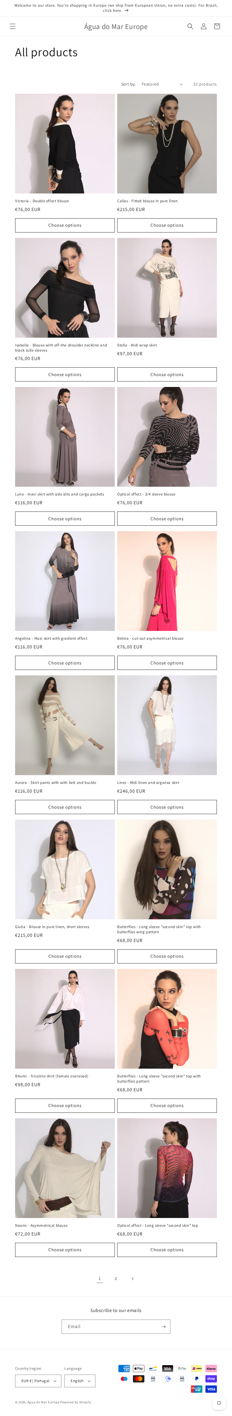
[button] (12, 26)
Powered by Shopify (75, 1402)
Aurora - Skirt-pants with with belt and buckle (55, 782)
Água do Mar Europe (43, 1402)
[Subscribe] (163, 1327)
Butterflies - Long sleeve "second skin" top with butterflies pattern (159, 1079)
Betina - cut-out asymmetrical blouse (150, 638)
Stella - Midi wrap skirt (137, 345)
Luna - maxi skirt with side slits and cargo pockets (59, 494)
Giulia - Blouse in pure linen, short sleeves (52, 926)
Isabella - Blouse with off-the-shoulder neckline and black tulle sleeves (61, 348)
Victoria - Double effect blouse (42, 201)
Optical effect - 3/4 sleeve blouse (146, 494)
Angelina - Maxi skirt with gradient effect (51, 638)
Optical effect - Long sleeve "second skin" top (157, 1225)
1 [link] (99, 1278)
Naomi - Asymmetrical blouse (41, 1225)
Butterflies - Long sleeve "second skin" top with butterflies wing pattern (159, 929)
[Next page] (132, 1278)
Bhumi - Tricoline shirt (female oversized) (51, 1076)
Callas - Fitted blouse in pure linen (147, 201)
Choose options (65, 225)
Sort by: (128, 84)
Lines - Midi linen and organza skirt (148, 782)
